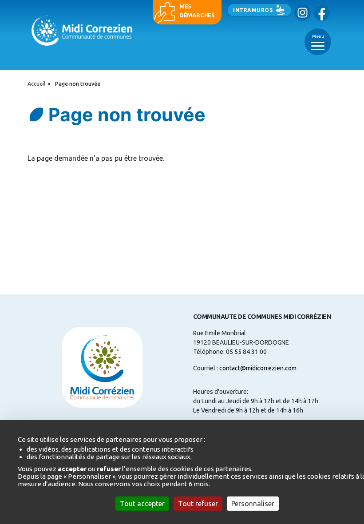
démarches (197, 15)
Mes (185, 6)
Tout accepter (142, 504)
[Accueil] (83, 30)
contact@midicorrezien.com (258, 368)
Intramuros (253, 10)
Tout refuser (198, 504)
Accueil (36, 84)
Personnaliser (252, 504)
